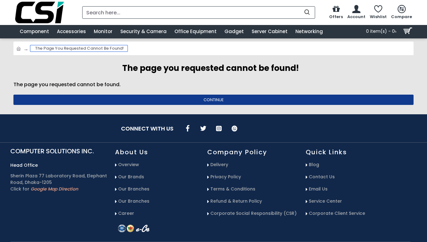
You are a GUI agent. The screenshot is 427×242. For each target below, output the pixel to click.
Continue (213, 100)
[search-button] (307, 12)
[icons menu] (187, 128)
